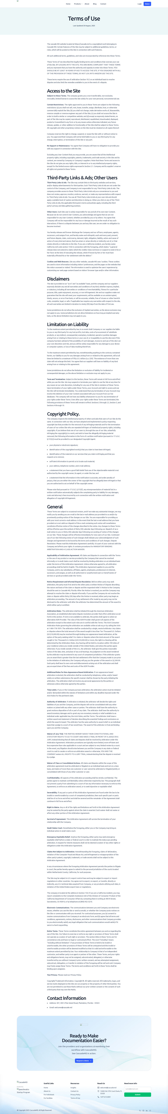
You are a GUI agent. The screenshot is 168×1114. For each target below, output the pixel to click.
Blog (94, 4)
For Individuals (49, 1094)
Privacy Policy (75, 975)
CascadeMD (25, 4)
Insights (73, 1088)
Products (77, 4)
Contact (103, 4)
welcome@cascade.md (63, 1007)
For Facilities (48, 1098)
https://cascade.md (82, 44)
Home (68, 4)
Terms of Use (75, 1098)
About (87, 4)
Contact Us (74, 1091)
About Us (47, 1091)
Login (140, 4)
